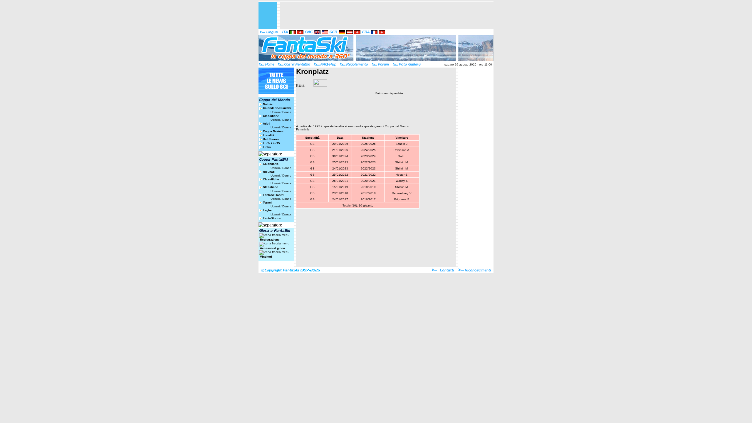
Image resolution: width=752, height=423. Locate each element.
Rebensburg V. (402, 193)
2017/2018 (368, 193)
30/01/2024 (340, 156)
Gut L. (402, 156)
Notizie (268, 104)
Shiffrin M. (402, 162)
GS (312, 143)
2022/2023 (368, 162)
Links (267, 147)
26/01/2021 (340, 180)
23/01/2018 (340, 193)
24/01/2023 (340, 168)
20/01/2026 (340, 143)
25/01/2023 (340, 162)
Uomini (275, 112)
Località (268, 135)
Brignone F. (402, 199)
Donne (286, 112)
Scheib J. (402, 143)
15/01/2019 (340, 187)
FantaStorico (272, 218)
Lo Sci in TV (271, 143)
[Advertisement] (387, 15)
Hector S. (402, 174)
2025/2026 (368, 143)
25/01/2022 (340, 174)
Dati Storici (271, 139)
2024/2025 (368, 150)
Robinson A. (402, 150)
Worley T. (402, 180)
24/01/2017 (340, 199)
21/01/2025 (340, 150)
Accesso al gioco (272, 248)
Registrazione (270, 239)
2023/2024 (368, 156)
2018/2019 (368, 187)
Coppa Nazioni (273, 131)
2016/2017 (368, 199)
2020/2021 (368, 180)
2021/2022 (368, 174)
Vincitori (266, 256)
